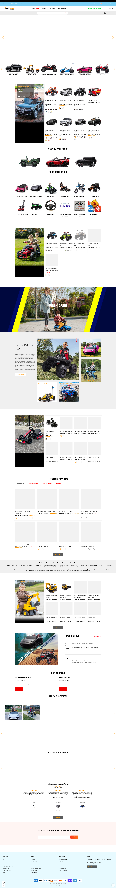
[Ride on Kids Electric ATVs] (50, 188)
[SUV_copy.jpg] (13, 69)
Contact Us (45, 8)
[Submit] (65, 13)
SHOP (38, 8)
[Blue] (46, 113)
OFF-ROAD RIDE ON (29, 165)
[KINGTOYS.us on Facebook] (51, 887)
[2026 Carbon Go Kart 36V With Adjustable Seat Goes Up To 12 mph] (52, 449)
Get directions (19, 689)
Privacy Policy (34, 862)
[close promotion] (101, 1)
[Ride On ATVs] (58, 360)
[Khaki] (49, 251)
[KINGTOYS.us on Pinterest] (57, 887)
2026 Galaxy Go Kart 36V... (80, 432)
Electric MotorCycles (88, 381)
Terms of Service (34, 873)
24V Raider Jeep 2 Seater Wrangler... (89, 512)
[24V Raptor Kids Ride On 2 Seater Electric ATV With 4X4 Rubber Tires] (52, 260)
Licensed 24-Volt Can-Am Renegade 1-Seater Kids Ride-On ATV (83, 643)
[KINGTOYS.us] (9, 8)
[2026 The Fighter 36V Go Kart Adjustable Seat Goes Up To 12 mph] (66, 423)
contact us (87, 571)
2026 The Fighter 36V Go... (66, 432)
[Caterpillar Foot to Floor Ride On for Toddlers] (52, 587)
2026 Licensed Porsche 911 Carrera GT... (79, 618)
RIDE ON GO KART (22, 94)
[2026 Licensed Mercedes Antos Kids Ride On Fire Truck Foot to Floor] (80, 587)
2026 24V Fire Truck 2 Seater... (66, 512)
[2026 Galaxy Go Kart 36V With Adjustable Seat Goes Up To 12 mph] (80, 423)
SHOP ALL (58, 312)
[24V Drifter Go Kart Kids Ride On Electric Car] (80, 449)
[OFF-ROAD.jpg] (49, 69)
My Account (52, 8)
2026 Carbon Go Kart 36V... (50, 458)
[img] (58, 787)
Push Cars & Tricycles (8, 866)
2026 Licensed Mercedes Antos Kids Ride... (80, 597)
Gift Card (61, 862)
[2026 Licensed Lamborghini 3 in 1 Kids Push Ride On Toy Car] (94, 609)
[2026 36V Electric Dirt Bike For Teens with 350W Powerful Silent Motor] (47, 532)
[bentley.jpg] (49, 768)
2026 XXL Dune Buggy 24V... (79, 101)
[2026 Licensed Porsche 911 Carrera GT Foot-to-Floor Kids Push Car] (80, 609)
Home (33, 8)
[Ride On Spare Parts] (50, 206)
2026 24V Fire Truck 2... (93, 101)
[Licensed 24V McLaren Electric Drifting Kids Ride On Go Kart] (94, 449)
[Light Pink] (56, 110)
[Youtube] (94, 3)
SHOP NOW (27, 36)
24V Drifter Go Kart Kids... (80, 458)
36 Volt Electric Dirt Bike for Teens (78, 658)
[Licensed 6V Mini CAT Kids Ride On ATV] (94, 236)
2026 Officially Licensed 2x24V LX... (51, 101)
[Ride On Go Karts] (47, 393)
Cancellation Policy (35, 866)
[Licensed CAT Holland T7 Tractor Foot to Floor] (94, 587)
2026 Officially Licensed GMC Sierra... (93, 131)
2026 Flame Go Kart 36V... (66, 458)
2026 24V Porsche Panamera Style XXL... (90, 544)
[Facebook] (88, 3)
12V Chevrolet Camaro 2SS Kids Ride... (68, 544)
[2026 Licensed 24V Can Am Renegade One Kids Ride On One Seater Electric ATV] (80, 236)
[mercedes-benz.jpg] (31, 768)
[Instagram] (92, 3)
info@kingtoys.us (92, 861)
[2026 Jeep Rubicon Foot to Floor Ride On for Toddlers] (52, 609)
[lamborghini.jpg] (67, 768)
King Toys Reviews (63, 871)
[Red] (48, 113)
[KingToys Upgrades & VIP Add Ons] (65, 206)
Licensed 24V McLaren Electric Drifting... (93, 458)
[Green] (53, 110)
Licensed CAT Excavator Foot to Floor (65, 597)
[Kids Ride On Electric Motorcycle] (79, 188)
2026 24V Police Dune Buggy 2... (23, 544)
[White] (60, 109)
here (18, 371)
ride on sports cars (58, 165)
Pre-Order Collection (63, 860)
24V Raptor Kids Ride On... (52, 269)
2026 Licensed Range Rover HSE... (64, 131)
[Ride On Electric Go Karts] (65, 188)
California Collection (94, 8)
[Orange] (48, 110)
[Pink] (80, 110)
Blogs (60, 864)
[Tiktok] (96, 3)
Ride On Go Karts (43, 384)
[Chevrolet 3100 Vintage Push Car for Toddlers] (66, 609)
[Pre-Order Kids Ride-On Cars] (94, 206)
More (4, 873)
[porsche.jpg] (13, 768)
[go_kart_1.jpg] (67, 69)
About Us (33, 860)
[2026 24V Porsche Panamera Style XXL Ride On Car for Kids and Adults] (91, 532)
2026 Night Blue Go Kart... (94, 432)
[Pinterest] (90, 3)
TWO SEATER (21, 92)
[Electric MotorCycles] (91, 371)
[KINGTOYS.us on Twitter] (54, 887)
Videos (60, 866)
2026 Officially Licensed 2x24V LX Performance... (23, 513)
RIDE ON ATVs (21, 97)
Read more (74, 651)
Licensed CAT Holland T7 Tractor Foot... (94, 597)
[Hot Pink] (51, 110)
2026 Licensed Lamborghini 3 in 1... (93, 618)
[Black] (46, 110)
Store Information (91, 867)
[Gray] (75, 463)
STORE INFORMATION (62, 8)
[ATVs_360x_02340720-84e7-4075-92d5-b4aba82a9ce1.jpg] (102, 69)
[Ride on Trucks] (36, 206)
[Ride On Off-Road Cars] (94, 188)
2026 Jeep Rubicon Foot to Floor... (51, 618)
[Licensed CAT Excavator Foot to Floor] (66, 587)
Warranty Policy (34, 864)
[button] (3, 38)
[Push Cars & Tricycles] (21, 206)
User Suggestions (62, 868)
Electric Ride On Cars (8, 864)
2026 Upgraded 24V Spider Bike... (66, 245)
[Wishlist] (103, 8)
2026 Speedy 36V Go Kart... (50, 432)
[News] (36, 649)
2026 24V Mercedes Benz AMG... (65, 101)
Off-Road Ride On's (66, 384)
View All (58, 628)
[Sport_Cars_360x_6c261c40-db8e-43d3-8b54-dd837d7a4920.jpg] (85, 69)
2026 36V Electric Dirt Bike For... (44, 544)
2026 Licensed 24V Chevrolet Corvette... (50, 131)
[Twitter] (86, 3)
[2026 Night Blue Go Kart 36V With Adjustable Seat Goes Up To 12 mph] (94, 423)
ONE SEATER (21, 90)
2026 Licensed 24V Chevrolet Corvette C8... (47, 512)
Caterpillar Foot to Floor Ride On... (51, 597)
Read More (21, 375)
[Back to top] (3, 885)
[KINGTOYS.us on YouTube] (62, 887)
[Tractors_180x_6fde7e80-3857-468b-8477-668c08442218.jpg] (31, 69)
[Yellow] (51, 113)
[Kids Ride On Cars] (91, 348)
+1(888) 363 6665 (13, 3)
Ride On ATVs (43, 341)
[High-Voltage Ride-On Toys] (79, 206)
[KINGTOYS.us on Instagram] (59, 887)
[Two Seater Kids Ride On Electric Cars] (36, 188)
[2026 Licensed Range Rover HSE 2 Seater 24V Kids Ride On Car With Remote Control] (65, 122)
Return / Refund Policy (36, 868)
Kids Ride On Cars (88, 356)
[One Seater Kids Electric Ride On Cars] (21, 188)
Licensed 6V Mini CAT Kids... (93, 245)
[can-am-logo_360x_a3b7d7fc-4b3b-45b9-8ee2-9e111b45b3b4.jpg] (102, 768)
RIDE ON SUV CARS (86, 165)
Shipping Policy (34, 871)
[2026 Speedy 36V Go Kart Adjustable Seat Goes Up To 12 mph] (52, 423)
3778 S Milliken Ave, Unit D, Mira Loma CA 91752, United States (99, 860)
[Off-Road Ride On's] (69, 393)
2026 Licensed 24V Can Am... (51, 245)
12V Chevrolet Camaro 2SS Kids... (79, 131)
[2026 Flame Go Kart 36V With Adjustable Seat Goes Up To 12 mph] (66, 449)
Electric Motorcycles (8, 871)
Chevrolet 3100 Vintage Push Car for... (65, 618)
